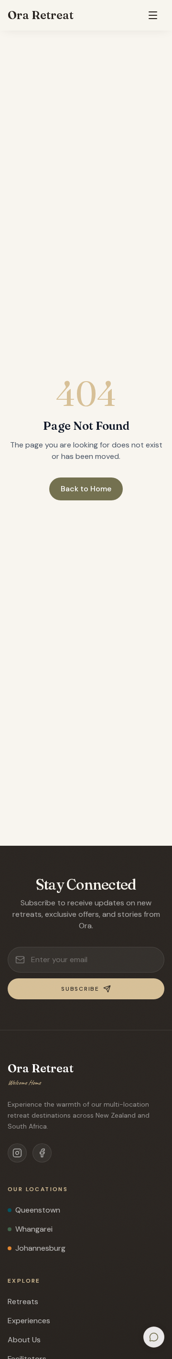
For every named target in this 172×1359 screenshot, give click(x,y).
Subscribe (80, 989)
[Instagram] (17, 1152)
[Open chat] (153, 1337)
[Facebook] (42, 1152)
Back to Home (86, 489)
